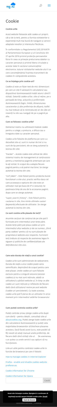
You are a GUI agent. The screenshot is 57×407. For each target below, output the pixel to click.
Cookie (37, 403)
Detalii (45, 396)
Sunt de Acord (29, 400)
